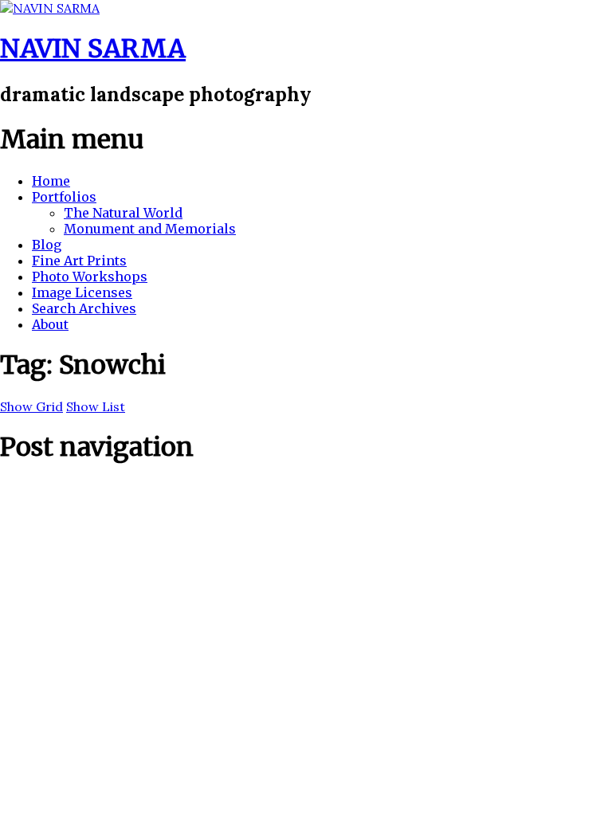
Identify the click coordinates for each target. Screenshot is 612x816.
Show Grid (31, 406)
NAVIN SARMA (93, 49)
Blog (46, 245)
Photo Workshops (89, 276)
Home (51, 181)
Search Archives (84, 308)
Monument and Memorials (150, 229)
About (50, 324)
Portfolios (64, 197)
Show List (95, 406)
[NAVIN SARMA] (50, 8)
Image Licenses (82, 292)
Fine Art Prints (79, 261)
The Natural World (123, 213)
